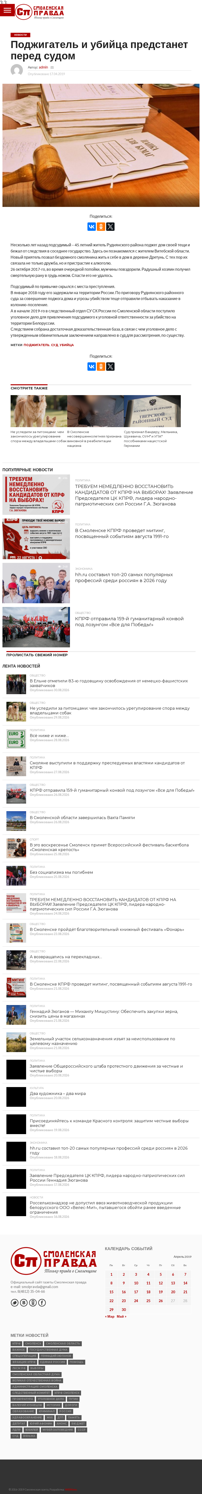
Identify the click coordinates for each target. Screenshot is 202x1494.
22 (111, 1301)
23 (124, 1301)
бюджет (78, 1423)
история (53, 1405)
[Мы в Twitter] (14, 1303)
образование (23, 1411)
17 (136, 1292)
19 (161, 1292)
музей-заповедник (58, 1429)
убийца (67, 345)
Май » (121, 1316)
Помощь (77, 1362)
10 (136, 1283)
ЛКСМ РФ (19, 1368)
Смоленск (33, 1343)
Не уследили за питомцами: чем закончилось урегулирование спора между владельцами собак (39, 436)
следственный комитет (31, 1392)
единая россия (52, 1362)
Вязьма (29, 1436)
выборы (36, 1368)
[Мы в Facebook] (42, 1303)
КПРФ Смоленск (66, 1392)
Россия (65, 1411)
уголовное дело (51, 1399)
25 (148, 1301)
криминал (47, 1411)
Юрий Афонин (41, 1423)
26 (161, 1301)
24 (136, 1301)
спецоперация (24, 1356)
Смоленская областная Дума (36, 1374)
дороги (71, 1405)
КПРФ (16, 1343)
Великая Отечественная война (36, 1380)
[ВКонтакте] (91, 226)
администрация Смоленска (34, 1386)
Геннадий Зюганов (56, 1356)
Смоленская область (63, 1343)
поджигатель (37, 345)
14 (185, 1283)
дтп (60, 1417)
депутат (18, 1423)
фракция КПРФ (23, 1362)
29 (111, 1310)
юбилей (31, 1429)
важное (18, 1349)
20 (173, 1292)
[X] (110, 226)
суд (54, 345)
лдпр (16, 1429)
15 (111, 1292)
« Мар (110, 1316)
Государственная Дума (48, 1349)
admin (43, 67)
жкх (50, 1417)
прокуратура (22, 1399)
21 (185, 1292)
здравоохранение (27, 1417)
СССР (81, 1429)
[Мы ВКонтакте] (24, 1303)
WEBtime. (71, 1489)
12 (161, 1283)
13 (173, 1283)
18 (148, 1292)
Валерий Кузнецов (27, 1405)
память (74, 1417)
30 (124, 1310)
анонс (62, 1423)
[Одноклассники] (101, 226)
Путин (73, 1399)
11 (148, 1283)
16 (124, 1292)
